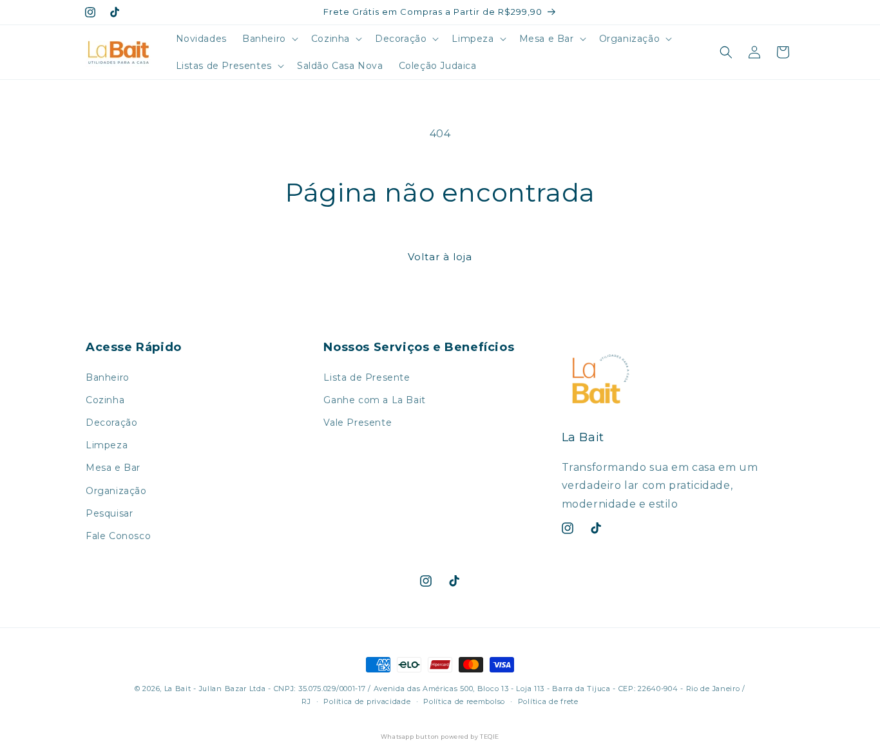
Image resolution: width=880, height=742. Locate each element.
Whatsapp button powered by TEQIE (440, 736)
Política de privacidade (366, 701)
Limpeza (107, 445)
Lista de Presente (366, 377)
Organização (116, 491)
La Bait (177, 688)
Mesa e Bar (113, 467)
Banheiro (107, 377)
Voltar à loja (440, 257)
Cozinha (105, 400)
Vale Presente (357, 422)
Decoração (111, 422)
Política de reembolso (464, 701)
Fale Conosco (118, 536)
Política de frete (548, 701)
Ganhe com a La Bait (374, 400)
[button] (268, 38)
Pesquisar (109, 513)
